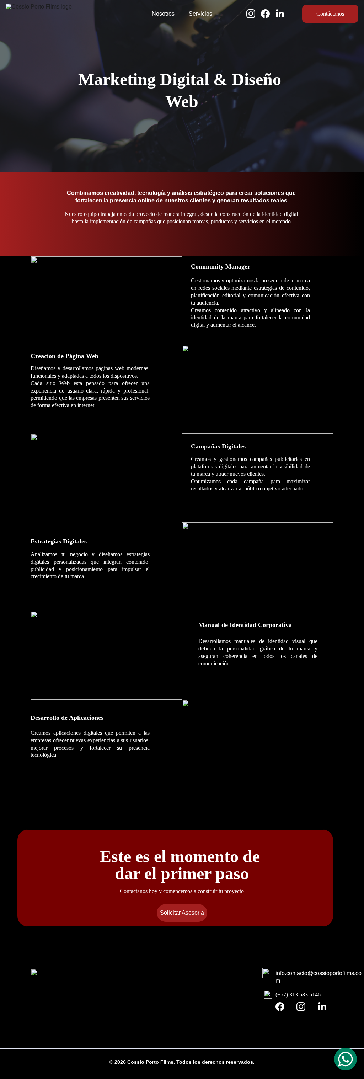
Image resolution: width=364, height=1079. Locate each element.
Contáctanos (330, 14)
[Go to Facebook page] (268, 13)
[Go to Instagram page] (253, 13)
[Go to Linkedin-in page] (279, 13)
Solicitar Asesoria (182, 913)
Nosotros (163, 14)
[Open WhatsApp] (345, 1059)
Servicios (200, 14)
